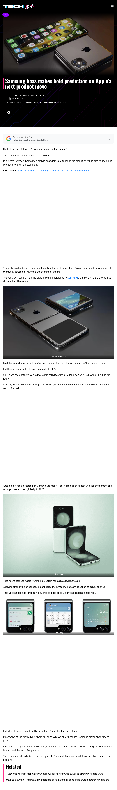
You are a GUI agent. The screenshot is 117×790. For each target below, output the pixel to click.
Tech (6, 15)
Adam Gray (17, 98)
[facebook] (8, 112)
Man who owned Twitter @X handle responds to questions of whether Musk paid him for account (57, 779)
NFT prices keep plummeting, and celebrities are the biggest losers (53, 170)
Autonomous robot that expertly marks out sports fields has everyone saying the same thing (54, 773)
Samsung (72, 277)
